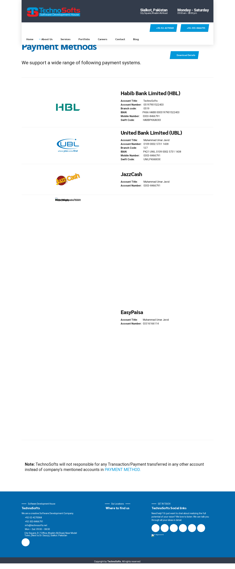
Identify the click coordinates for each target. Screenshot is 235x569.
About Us (47, 39)
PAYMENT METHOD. (123, 469)
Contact (120, 39)
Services (65, 39)
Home (29, 39)
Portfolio (84, 39)
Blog (136, 39)
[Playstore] (162, 537)
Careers (102, 39)
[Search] (145, 28)
